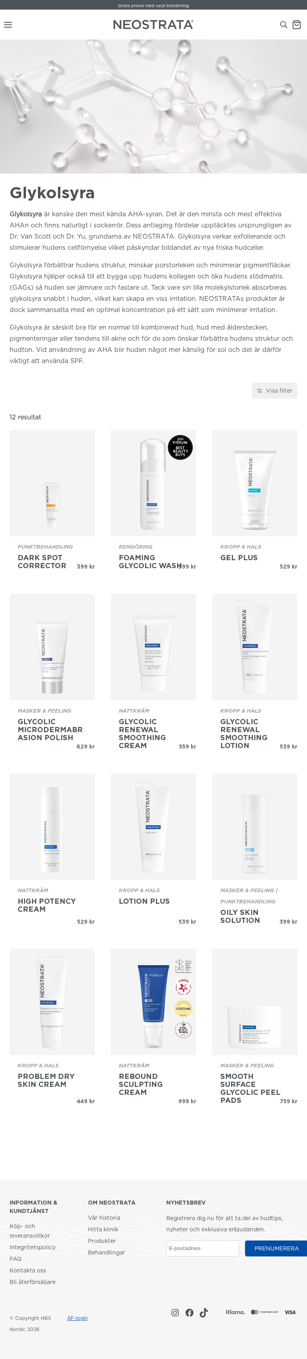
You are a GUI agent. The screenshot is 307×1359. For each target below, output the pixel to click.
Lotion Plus (144, 901)
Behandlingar (106, 1252)
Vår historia (104, 1218)
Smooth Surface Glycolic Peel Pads (250, 1088)
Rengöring (135, 546)
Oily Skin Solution (240, 916)
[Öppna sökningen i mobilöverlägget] (284, 24)
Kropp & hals (240, 546)
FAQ (16, 1259)
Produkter (102, 1241)
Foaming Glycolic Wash (150, 562)
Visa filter (279, 390)
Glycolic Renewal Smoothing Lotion (243, 734)
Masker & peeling (44, 710)
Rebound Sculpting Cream (141, 1084)
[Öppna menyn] (6, 25)
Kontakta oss (28, 1270)
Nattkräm (134, 710)
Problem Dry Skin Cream (46, 1080)
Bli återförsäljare (33, 1282)
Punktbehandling (45, 546)
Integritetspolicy (33, 1247)
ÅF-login (77, 1318)
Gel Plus (239, 558)
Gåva (130, 5)
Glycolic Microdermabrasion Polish (50, 730)
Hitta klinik (103, 1229)
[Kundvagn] (299, 25)
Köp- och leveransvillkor (30, 1231)
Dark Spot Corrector (42, 562)
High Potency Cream (47, 905)
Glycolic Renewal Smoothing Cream (142, 734)
